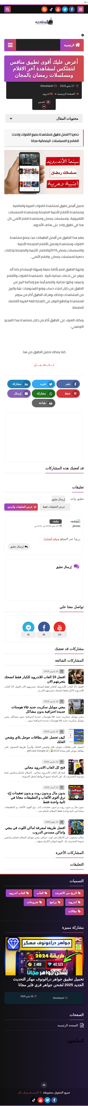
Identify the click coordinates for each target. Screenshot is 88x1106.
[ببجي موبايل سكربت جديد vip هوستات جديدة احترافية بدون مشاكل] (76, 706)
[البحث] (7, 9)
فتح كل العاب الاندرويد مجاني (45, 767)
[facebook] (72, 9)
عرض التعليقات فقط (54, 506)
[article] (44, 427)
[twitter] (65, 9)
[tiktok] (51, 9)
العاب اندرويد (17, 893)
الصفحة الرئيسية (66, 93)
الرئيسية (69, 45)
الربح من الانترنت (66, 893)
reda (56, 521)
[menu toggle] (80, 9)
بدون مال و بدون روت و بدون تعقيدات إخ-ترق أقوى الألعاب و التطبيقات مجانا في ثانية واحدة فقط (36, 797)
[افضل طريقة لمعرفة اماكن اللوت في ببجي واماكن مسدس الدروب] (76, 827)
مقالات (72, 911)
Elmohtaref (58, 998)
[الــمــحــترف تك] (44, 21)
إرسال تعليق (16, 546)
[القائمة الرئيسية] (10, 45)
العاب (40, 893)
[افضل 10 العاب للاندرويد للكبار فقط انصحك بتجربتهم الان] (76, 676)
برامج (53, 902)
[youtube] (58, 9)
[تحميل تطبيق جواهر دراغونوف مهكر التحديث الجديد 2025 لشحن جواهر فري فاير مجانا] (44, 955)
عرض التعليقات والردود (19, 506)
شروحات (32, 902)
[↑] (44, 1085)
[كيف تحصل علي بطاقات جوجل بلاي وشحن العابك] (76, 736)
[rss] (44, 9)
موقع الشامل (51, 539)
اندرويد (46, 93)
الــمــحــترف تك (28, 1092)
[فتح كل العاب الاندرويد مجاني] (76, 767)
